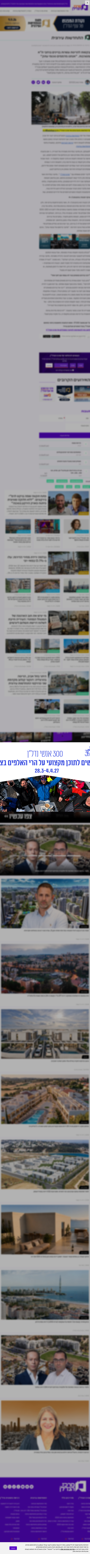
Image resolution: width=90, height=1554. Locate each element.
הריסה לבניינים (67, 142)
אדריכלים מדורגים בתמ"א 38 (38, 1517)
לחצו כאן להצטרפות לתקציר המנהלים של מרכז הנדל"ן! (68, 329)
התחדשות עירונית (54, 4)
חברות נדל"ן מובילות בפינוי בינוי (37, 1507)
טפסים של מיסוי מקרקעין (11, 1531)
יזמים (77, 487)
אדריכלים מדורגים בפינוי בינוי (38, 1521)
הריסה (69, 487)
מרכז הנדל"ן (65, 174)
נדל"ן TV (10, 4)
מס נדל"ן (16, 1510)
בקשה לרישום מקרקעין (66, 1507)
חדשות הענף (26, 4)
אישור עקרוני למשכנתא (12, 1517)
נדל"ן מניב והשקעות (43, 4)
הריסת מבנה (76, 443)
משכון (17, 1521)
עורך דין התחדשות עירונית (39, 1528)
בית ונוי (56, 532)
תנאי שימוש (86, 1524)
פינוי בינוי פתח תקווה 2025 (65, 1524)
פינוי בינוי (86, 487)
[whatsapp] (33, 82)
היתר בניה (71, 1528)
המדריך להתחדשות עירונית (22, 11)
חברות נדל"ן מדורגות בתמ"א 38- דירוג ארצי (33, 1510)
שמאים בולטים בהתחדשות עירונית (36, 1524)
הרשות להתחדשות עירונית (39, 1531)
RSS (89, 1531)
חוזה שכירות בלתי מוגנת (12, 1524)
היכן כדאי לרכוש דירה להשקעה (10, 1503)
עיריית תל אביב (62, 481)
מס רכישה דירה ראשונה (12, 1507)
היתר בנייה (59, 487)
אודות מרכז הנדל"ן (41, 11)
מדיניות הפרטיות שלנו (67, 1549)
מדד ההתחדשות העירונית (60, 11)
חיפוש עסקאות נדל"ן (67, 1531)
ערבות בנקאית (15, 1514)
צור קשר (87, 1514)
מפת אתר (87, 1521)
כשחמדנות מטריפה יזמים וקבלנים (69, 452)
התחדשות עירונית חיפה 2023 (64, 1517)
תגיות (88, 1517)
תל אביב (50, 481)
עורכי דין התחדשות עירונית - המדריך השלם (61, 1521)
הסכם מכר (16, 1528)
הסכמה (13, 1548)
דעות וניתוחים (34, 4)
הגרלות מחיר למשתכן (67, 1514)
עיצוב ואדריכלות (17, 4)
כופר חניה (71, 1510)
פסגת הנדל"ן (86, 1528)
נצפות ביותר (84, 926)
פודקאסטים (4, 4)
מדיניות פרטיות (85, 1503)
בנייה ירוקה (70, 1503)
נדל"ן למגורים (64, 4)
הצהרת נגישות (85, 1507)
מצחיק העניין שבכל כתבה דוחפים (69, 461)
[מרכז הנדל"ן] (80, 7)
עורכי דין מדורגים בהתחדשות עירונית (36, 1514)
